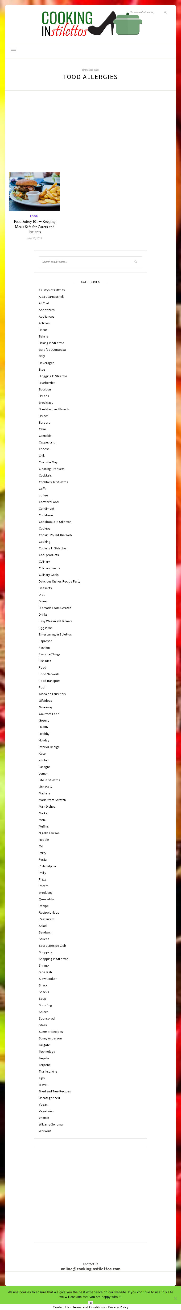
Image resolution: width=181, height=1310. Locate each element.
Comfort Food (49, 502)
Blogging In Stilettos (53, 376)
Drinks (43, 614)
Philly (42, 873)
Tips (42, 1078)
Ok (91, 1303)
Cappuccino (47, 442)
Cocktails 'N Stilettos (53, 482)
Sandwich (45, 932)
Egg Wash (46, 628)
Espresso (45, 641)
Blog (42, 369)
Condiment (46, 508)
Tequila (44, 1058)
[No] (175, 1298)
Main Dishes (47, 806)
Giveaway (46, 707)
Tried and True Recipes (55, 1091)
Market (44, 813)
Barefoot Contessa (52, 349)
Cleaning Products (52, 469)
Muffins (44, 826)
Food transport (49, 681)
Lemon (43, 773)
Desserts (45, 588)
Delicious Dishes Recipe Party (59, 581)
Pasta (43, 859)
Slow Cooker (48, 979)
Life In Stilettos (49, 780)
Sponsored (47, 1018)
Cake (42, 429)
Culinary (44, 561)
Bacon (43, 330)
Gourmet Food (49, 714)
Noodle (44, 839)
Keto (42, 753)
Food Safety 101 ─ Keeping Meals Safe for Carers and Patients (35, 227)
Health (43, 727)
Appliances (46, 316)
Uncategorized (49, 1098)
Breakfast (46, 402)
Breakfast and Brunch (54, 409)
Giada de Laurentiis (52, 694)
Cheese (44, 449)
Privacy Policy (118, 1307)
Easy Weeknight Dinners (56, 621)
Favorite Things (50, 654)
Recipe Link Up (49, 912)
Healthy (44, 734)
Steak (43, 1025)
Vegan (43, 1104)
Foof (42, 687)
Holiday (44, 740)
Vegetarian (46, 1111)
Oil (41, 846)
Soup (42, 998)
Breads (44, 396)
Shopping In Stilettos (53, 959)
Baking (43, 336)
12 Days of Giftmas (52, 290)
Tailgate (44, 1045)
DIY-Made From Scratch (55, 608)
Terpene (45, 1065)
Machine (44, 793)
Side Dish (45, 972)
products (45, 892)
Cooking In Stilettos (52, 548)
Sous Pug (45, 1005)
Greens (44, 720)
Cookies (44, 528)
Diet (42, 594)
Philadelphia (47, 866)
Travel (43, 1084)
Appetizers (47, 310)
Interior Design (49, 747)
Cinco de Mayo (49, 462)
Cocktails (45, 475)
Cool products (49, 555)
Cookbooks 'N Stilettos (55, 522)
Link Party (45, 786)
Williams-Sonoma (51, 1124)
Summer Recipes (51, 1032)
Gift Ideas (45, 700)
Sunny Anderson (50, 1038)
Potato (44, 886)
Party (42, 853)
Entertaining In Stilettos (55, 634)
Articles (44, 323)
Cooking (44, 541)
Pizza (42, 879)
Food (34, 216)
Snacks (44, 992)
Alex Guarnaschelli (51, 296)
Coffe (42, 488)
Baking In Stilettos (51, 343)
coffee (43, 495)
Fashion (44, 647)
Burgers (44, 422)
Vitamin (44, 1118)
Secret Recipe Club (52, 945)
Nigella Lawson (49, 833)
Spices (44, 1012)
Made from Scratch (52, 800)
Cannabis (45, 436)
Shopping (45, 952)
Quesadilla (46, 899)
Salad (43, 926)
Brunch (44, 416)
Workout (45, 1131)
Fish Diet (45, 661)
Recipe (44, 906)
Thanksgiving (48, 1071)
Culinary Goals (49, 575)
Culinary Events (49, 568)
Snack (43, 985)
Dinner (43, 601)
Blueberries (47, 383)
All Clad (44, 303)
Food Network (49, 674)
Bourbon (45, 389)
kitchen (44, 760)
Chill (42, 455)
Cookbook (46, 515)
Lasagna (44, 767)
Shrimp (44, 965)
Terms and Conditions (88, 1307)
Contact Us (61, 1307)
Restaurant (46, 919)
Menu (42, 820)
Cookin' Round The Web (55, 535)
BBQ (42, 356)
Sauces (44, 939)
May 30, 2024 (34, 238)
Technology (47, 1051)
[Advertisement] (90, 137)
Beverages (46, 363)
